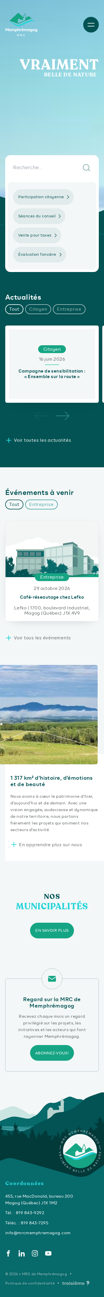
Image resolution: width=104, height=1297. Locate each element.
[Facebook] (8, 1253)
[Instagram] (35, 1253)
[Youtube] (48, 1253)
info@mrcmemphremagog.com (37, 1232)
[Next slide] (62, 416)
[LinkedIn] (21, 1253)
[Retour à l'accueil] (22, 24)
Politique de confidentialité (30, 1283)
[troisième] (76, 1283)
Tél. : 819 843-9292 (24, 1212)
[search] (52, 167)
